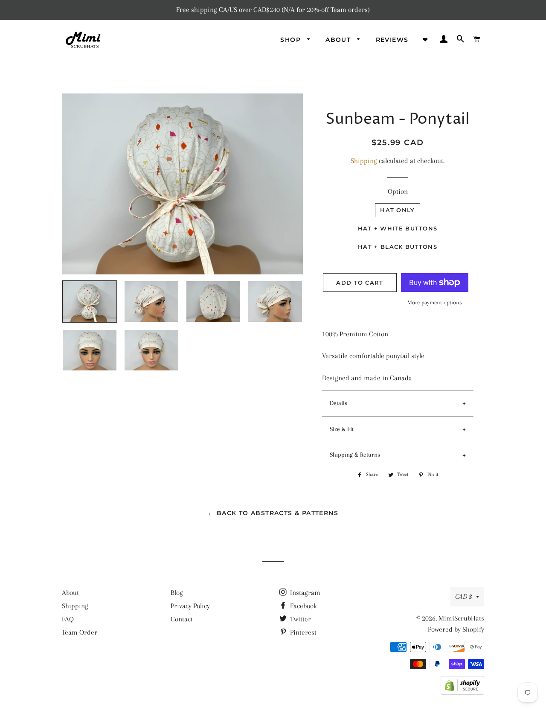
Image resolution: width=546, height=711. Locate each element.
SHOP (291, 40)
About (70, 593)
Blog (177, 593)
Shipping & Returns (355, 454)
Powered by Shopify (456, 629)
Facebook (302, 606)
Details (338, 402)
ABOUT (339, 40)
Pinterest (302, 632)
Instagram (304, 593)
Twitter (299, 619)
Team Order (79, 632)
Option (398, 191)
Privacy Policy (190, 606)
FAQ (68, 619)
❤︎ (425, 40)
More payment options (434, 302)
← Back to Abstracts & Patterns (273, 513)
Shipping (364, 161)
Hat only (397, 210)
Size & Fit (342, 428)
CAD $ (463, 596)
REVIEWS (392, 40)
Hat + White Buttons (398, 228)
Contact (182, 619)
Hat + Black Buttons (397, 246)
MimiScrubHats (461, 618)
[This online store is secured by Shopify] (462, 692)
